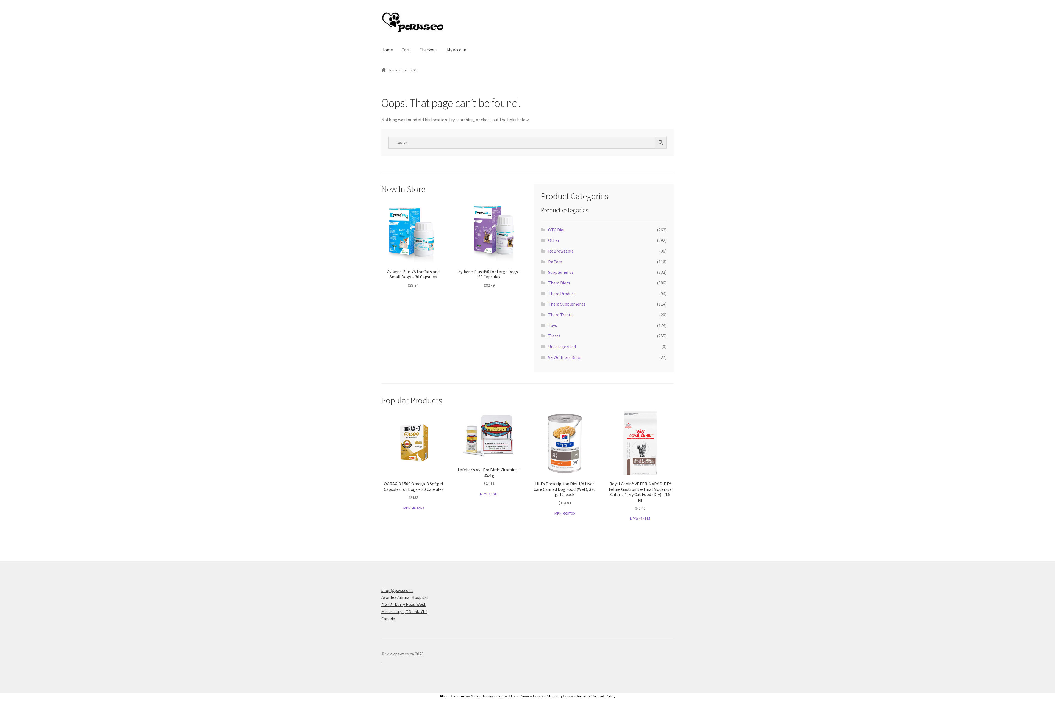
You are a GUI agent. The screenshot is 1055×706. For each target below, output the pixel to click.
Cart (406, 49)
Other (553, 240)
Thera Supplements (566, 304)
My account (457, 49)
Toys (552, 325)
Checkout (428, 49)
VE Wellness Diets (564, 357)
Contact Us (506, 696)
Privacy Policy (531, 696)
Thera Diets (559, 283)
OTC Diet (556, 229)
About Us (448, 696)
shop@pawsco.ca (397, 590)
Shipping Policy (560, 696)
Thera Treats (560, 314)
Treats (554, 336)
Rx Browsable (561, 251)
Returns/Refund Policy (596, 696)
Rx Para (555, 261)
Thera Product (561, 293)
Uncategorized (562, 346)
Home (387, 49)
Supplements (560, 272)
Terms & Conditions (476, 696)
